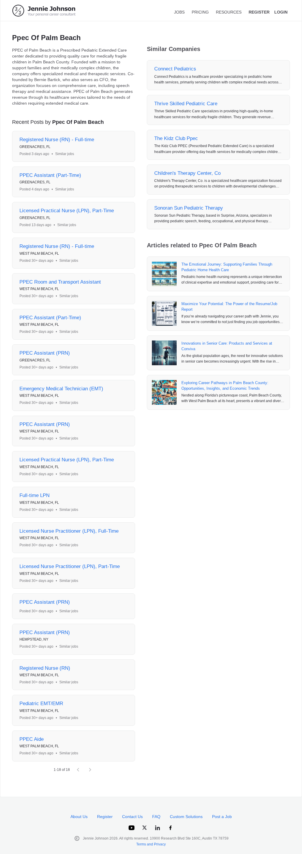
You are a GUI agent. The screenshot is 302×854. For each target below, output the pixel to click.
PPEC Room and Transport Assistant (60, 282)
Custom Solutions (186, 816)
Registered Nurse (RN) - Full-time (56, 139)
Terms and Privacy (151, 844)
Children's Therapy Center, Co (187, 173)
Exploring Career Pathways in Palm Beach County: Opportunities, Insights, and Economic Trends (224, 386)
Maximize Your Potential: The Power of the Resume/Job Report (229, 307)
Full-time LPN (34, 495)
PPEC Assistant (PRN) (44, 353)
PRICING (200, 12)
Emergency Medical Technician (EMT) (61, 388)
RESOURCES (229, 12)
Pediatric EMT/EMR (41, 703)
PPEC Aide (31, 739)
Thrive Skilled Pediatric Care (185, 103)
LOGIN (281, 12)
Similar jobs (64, 154)
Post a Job (222, 816)
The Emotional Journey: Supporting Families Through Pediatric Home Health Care (226, 267)
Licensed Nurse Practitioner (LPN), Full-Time (69, 531)
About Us (79, 816)
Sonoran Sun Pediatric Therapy (188, 208)
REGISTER (259, 12)
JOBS (179, 12)
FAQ (156, 816)
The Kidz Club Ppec (176, 138)
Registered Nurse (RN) (44, 668)
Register (105, 816)
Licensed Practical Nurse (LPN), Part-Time (66, 210)
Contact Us (132, 816)
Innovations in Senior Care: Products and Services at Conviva (226, 346)
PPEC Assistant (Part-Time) (50, 175)
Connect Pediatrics (175, 69)
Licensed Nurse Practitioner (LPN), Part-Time (69, 566)
